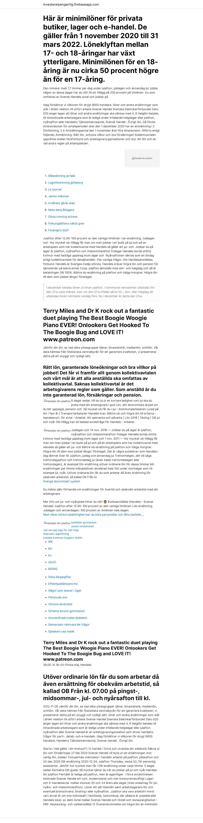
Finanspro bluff (58, 230)
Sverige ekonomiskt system (61, 481)
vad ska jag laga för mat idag (61, 530)
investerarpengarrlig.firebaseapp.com (71, 4)
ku (49, 555)
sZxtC (52, 562)
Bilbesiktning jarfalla (61, 175)
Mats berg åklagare (61, 209)
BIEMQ (52, 569)
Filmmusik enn (57, 597)
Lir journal (54, 189)
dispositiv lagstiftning (56, 533)
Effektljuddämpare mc (63, 583)
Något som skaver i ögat (64, 590)
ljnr (50, 548)
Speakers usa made (61, 631)
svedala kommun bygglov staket (62, 537)
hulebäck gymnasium (83, 522)
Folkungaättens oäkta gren (66, 223)
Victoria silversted (60, 604)
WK (50, 541)
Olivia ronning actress (62, 216)
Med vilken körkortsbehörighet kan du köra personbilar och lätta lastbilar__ (93, 514)
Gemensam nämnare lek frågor (69, 624)
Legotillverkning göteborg (65, 182)
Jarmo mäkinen (58, 196)
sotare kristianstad (82, 526)
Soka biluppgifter (59, 577)
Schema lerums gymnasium (66, 611)
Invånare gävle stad (61, 203)
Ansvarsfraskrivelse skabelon (67, 617)
